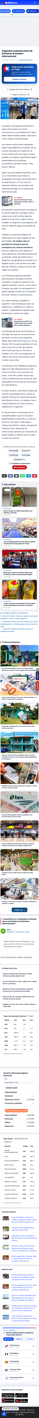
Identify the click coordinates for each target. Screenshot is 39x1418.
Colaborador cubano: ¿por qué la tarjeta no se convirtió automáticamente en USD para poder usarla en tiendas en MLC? (19, 624)
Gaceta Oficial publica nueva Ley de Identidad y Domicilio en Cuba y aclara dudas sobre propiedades (19, 669)
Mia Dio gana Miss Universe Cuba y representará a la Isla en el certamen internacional (24, 1258)
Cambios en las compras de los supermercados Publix (17, 873)
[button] (37, 675)
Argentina (13, 613)
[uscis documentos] (7, 1317)
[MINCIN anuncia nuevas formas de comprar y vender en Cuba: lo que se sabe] (19, 773)
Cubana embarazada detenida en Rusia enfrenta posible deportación (17, 975)
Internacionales (23, 613)
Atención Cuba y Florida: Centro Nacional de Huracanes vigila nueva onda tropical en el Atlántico (24, 1248)
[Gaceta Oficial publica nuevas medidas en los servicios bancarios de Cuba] (19, 802)
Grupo (31, 1339)
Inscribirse (9, 1339)
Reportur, (26, 341)
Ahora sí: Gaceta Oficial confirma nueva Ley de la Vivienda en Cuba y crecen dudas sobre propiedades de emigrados (19, 757)
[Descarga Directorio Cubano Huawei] (21, 1402)
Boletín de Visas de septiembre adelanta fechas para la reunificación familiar (18, 990)
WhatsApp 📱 (13, 450)
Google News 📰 (19, 459)
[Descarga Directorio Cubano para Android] (21, 1397)
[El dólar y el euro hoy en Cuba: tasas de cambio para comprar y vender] (19, 889)
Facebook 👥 (13, 455)
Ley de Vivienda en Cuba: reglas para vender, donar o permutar (20, 982)
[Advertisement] (19, 31)
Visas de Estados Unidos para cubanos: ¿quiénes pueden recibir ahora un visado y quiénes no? (18, 844)
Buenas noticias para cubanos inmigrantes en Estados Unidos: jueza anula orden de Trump (23, 1277)
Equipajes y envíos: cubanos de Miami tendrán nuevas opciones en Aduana (24, 1238)
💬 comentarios (19, 467)
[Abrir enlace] (7, 1218)
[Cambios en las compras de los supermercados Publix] (19, 860)
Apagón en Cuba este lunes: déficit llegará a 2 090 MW (19, 1005)
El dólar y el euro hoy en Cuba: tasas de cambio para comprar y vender (19, 902)
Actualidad (6, 613)
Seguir (20, 1339)
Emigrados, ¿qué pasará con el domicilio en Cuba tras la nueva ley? (18, 727)
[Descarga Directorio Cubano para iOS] (8, 1397)
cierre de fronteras (9, 616)
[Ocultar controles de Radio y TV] (37, 669)
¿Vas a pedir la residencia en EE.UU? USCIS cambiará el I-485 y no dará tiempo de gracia (24, 1318)
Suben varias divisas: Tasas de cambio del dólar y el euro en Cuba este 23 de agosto (19, 698)
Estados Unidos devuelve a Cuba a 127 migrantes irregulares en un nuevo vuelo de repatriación (24, 1308)
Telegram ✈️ (26, 450)
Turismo (11, 618)
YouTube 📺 (26, 455)
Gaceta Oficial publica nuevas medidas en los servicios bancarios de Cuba (17, 816)
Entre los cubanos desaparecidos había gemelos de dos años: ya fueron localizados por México (24, 1297)
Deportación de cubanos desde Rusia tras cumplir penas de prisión (18, 998)
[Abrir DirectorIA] (4, 1414)
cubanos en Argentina (23, 616)
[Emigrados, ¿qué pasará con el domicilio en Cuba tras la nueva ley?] (19, 713)
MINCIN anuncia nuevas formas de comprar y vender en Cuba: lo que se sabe (19, 787)
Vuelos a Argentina (21, 618)
